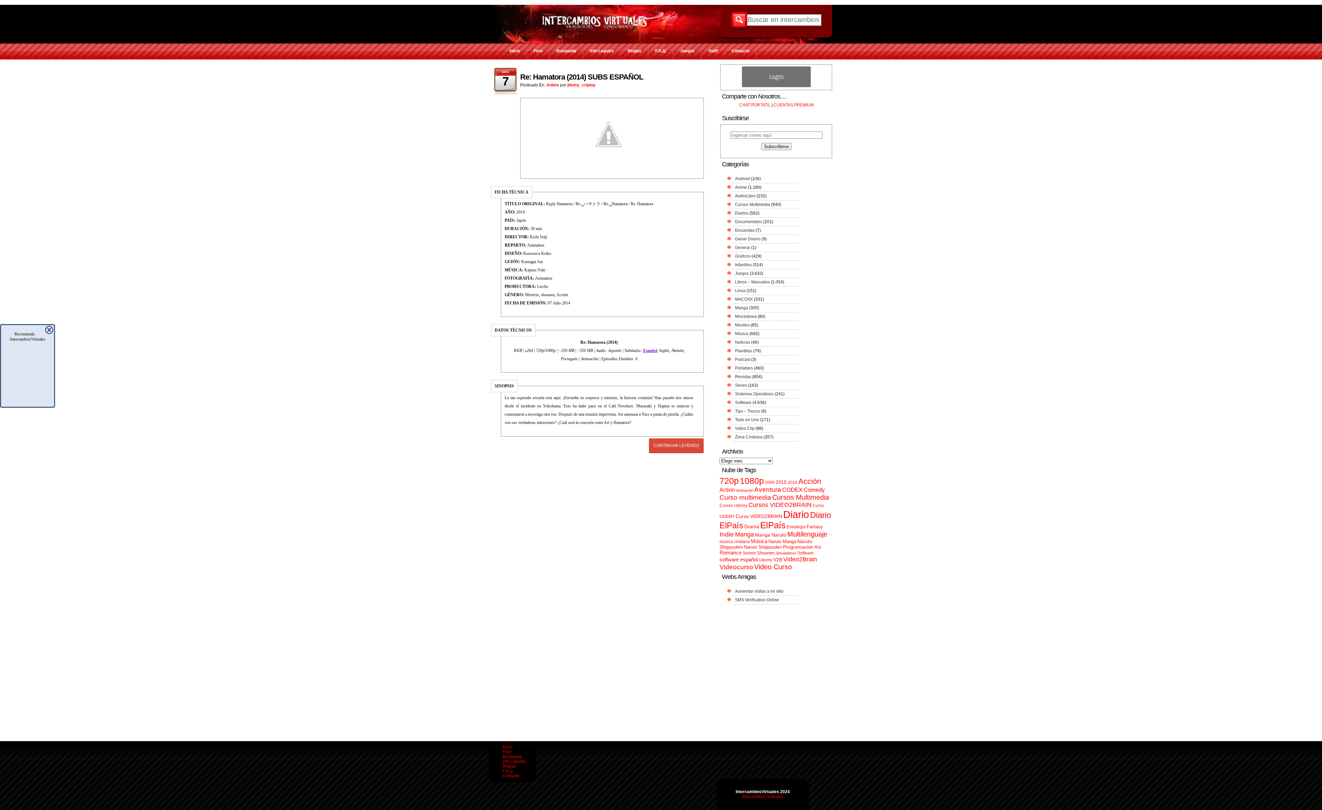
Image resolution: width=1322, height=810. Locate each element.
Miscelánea (746, 316)
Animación (744, 490)
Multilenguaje (807, 534)
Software (743, 402)
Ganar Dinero (747, 239)
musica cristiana (735, 541)
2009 (770, 482)
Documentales (748, 221)
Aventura (767, 489)
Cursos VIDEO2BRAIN (779, 504)
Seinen (749, 553)
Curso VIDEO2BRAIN (759, 516)
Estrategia (796, 527)
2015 (781, 482)
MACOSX (744, 299)
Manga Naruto (770, 535)
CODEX (792, 489)
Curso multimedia (745, 497)
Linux (740, 290)
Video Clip (745, 428)
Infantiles (743, 264)
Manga (741, 307)
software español (739, 559)
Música (741, 333)
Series (741, 385)
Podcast (742, 359)
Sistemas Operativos (754, 394)
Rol (818, 547)
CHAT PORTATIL (754, 105)
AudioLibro (745, 196)
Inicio (515, 51)
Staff (713, 51)
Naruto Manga (782, 541)
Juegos (687, 51)
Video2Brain (800, 559)
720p (729, 481)
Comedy (814, 489)
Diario (796, 514)
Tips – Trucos (747, 411)
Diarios (741, 213)
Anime (552, 85)
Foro (538, 51)
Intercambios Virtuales (763, 796)
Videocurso (736, 567)
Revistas (743, 376)
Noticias (742, 342)
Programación (798, 547)
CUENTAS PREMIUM (794, 105)
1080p (752, 481)
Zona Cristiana (749, 437)
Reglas (634, 51)
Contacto (740, 51)
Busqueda (566, 51)
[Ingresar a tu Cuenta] (776, 85)
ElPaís (773, 525)
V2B (777, 559)
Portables (744, 368)
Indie (727, 534)
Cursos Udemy (733, 505)
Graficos (743, 256)
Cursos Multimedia (752, 204)
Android (742, 178)
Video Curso (773, 567)
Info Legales (602, 51)
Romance (731, 552)
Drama (751, 526)
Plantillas (743, 351)
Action (727, 490)
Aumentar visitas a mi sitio (759, 591)
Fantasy (815, 526)
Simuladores (786, 553)
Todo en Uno (747, 419)
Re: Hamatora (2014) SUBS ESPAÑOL (581, 77)
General (742, 247)
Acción (809, 481)
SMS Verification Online (757, 600)
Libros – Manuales (752, 282)
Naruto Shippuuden (763, 547)
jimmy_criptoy (581, 85)
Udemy (765, 560)
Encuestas (745, 230)
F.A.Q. (661, 51)
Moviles (742, 325)
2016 (792, 482)
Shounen (766, 552)
